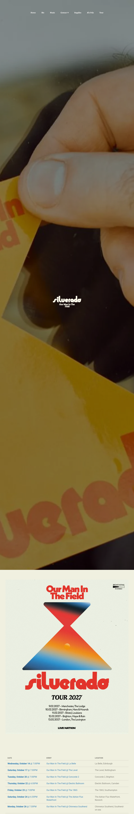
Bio (42, 12)
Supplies (77, 12)
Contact (64, 12)
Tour (101, 12)
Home (33, 12)
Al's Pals (90, 12)
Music (52, 12)
